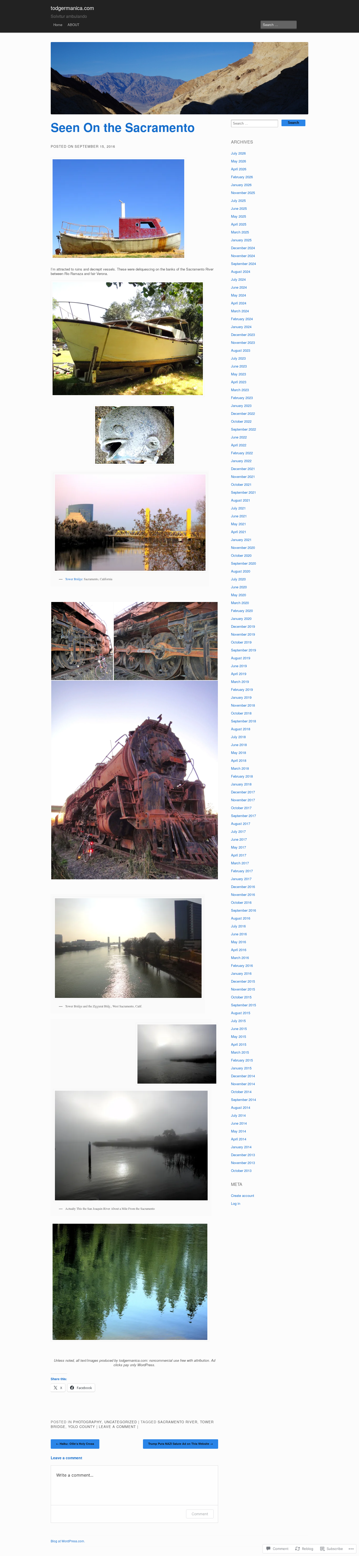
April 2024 (238, 302)
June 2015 (239, 1028)
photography (87, 1421)
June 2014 (239, 1123)
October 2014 (241, 1091)
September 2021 (243, 492)
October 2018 (241, 713)
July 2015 (238, 1020)
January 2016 (241, 973)
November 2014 (243, 1083)
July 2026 (238, 153)
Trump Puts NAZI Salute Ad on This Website (180, 1444)
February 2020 (242, 610)
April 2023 (238, 381)
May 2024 (238, 295)
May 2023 (238, 373)
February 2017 (242, 870)
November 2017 (243, 799)
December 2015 (243, 981)
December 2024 (243, 247)
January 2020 (241, 618)
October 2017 (241, 807)
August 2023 (240, 350)
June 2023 (239, 366)
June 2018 (239, 744)
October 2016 (241, 902)
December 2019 (243, 626)
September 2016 (243, 910)
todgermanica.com (72, 8)
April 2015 (238, 1044)
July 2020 (238, 579)
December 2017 (243, 791)
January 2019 (241, 697)
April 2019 (238, 673)
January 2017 (241, 878)
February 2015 (242, 1060)
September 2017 (243, 815)
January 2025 (241, 239)
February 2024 (242, 318)
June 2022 (239, 437)
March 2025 (240, 231)
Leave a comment (117, 1426)
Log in (235, 1203)
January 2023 (241, 405)
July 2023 (238, 358)
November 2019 (243, 634)
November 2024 (243, 255)
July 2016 (238, 926)
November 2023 (243, 342)
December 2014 (243, 1075)
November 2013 (243, 1162)
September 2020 (243, 563)
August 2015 (240, 1012)
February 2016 (242, 965)
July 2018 (238, 736)
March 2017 (240, 862)
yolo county (81, 1426)
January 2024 (241, 326)
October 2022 (241, 421)
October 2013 (241, 1170)
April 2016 (238, 949)
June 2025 (239, 208)
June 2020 (239, 586)
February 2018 (242, 776)
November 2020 (243, 547)
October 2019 (241, 642)
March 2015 (240, 1052)
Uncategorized (120, 1421)
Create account (242, 1195)
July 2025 (238, 200)
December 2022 (243, 413)
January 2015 (241, 1067)
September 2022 (243, 429)
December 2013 (243, 1154)
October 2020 (241, 555)
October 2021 (241, 484)
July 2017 (238, 831)
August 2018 (240, 728)
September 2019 (243, 649)
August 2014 (240, 1107)
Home (57, 24)
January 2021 (241, 539)
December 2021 (243, 468)
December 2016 (243, 886)
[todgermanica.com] (179, 78)
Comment (200, 1514)
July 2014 (238, 1115)
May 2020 (238, 594)
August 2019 (240, 657)
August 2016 (240, 918)
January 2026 (241, 184)
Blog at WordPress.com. (68, 1541)
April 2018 (238, 760)
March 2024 (240, 310)
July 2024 (238, 279)
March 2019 (240, 681)
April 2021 (238, 531)
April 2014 (238, 1138)
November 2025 (243, 192)
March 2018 (240, 768)
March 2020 (240, 602)
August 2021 (240, 500)
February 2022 (242, 452)
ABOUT (73, 24)
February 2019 (242, 689)
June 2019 (239, 665)
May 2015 (238, 1036)
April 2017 (238, 855)
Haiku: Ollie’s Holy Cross (75, 1444)
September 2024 (243, 263)
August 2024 (240, 271)
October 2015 (241, 996)
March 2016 (240, 957)
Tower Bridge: (74, 579)
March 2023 (240, 389)
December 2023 (243, 334)
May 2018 (238, 752)
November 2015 (243, 989)
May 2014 (238, 1131)
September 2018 (243, 720)
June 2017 (239, 839)
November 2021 (243, 476)
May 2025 (238, 216)
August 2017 (240, 823)
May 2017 (238, 847)
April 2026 (238, 168)
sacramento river (177, 1421)
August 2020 (240, 571)
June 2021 (239, 515)
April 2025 (238, 224)
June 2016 (239, 933)
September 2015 (243, 1004)
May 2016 (238, 941)
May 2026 (238, 161)
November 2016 (243, 894)
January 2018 (241, 784)
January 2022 (241, 460)
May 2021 (238, 523)
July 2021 (238, 508)
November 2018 (243, 705)
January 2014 (241, 1146)
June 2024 (239, 287)
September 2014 (243, 1099)
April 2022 (238, 444)
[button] (82, 641)
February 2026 (242, 176)
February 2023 (242, 397)
